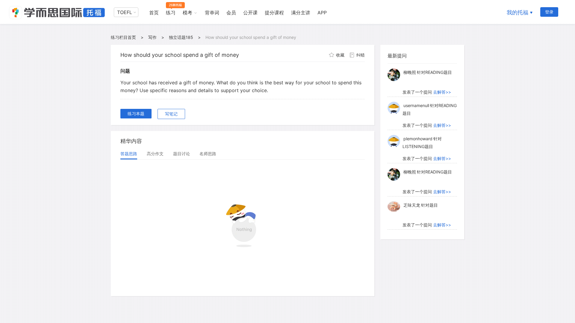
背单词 (212, 13)
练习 (170, 13)
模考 (187, 13)
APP (322, 13)
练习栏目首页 (123, 37)
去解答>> (442, 92)
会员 (231, 13)
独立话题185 (181, 37)
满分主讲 (300, 13)
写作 (152, 37)
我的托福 (517, 12)
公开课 (250, 13)
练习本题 (136, 113)
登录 (549, 11)
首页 (154, 13)
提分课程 (274, 13)
